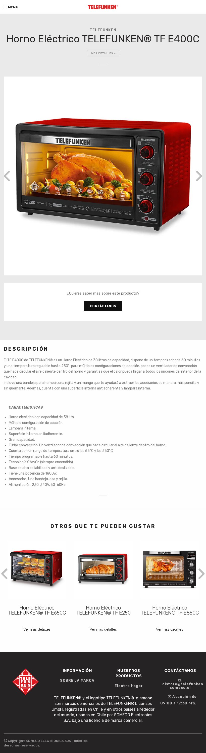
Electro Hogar (129, 686)
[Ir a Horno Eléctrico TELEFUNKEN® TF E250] (103, 569)
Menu (13, 7)
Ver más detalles (36, 629)
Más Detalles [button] (102, 53)
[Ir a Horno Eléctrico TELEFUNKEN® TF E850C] (169, 569)
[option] (103, 176)
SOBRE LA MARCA (77, 681)
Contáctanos (103, 306)
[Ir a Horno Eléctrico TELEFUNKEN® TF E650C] (37, 569)
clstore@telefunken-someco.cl (182, 686)
